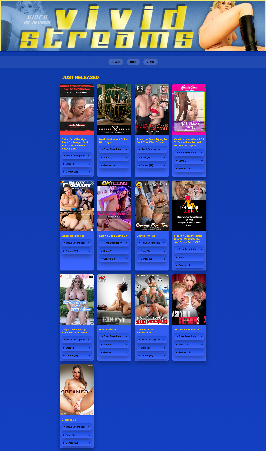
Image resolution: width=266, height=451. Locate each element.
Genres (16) (184, 168)
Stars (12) (183, 344)
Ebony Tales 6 (107, 329)
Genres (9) (146, 259)
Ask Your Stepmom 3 (186, 329)
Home (133, 62)
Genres (150, 62)
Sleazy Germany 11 (73, 235)
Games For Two (146, 235)
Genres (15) (72, 172)
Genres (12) (147, 165)
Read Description (75, 155)
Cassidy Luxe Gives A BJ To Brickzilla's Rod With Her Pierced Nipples (189, 142)
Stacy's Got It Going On (113, 235)
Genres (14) (147, 355)
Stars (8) (107, 344)
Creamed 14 (69, 419)
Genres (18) (72, 355)
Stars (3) (182, 257)
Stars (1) (107, 251)
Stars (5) (70, 435)
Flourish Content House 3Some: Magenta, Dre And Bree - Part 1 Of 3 (188, 239)
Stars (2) (70, 164)
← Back (116, 62)
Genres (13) (109, 259)
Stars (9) (145, 251)
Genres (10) (109, 165)
